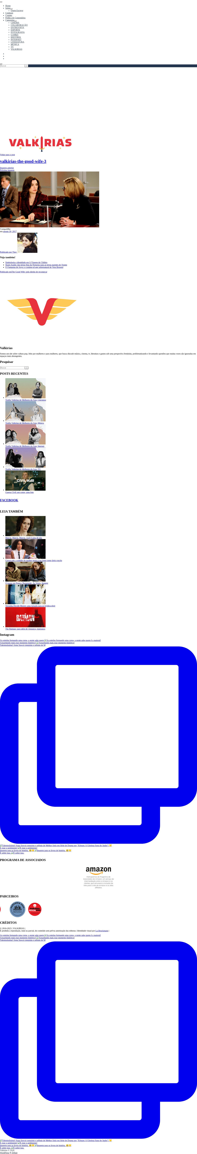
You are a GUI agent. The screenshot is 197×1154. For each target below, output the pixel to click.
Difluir (14, 1153)
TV (12, 47)
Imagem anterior (7, 168)
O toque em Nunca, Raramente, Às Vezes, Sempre (26, 583)
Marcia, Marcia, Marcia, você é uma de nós (23, 538)
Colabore (9, 13)
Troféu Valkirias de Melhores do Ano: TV (23, 469)
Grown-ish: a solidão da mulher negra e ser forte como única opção (33, 560)
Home (8, 6)
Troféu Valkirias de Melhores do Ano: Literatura (25, 400)
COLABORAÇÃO (19, 25)
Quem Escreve (17, 10)
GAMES (14, 35)
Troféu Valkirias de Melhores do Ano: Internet (24, 446)
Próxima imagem (7, 170)
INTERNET (16, 39)
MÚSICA (15, 44)
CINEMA (15, 22)
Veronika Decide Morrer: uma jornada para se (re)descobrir (30, 606)
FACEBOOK (9, 500)
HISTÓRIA (16, 37)
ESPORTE (15, 30)
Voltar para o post (7, 155)
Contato (8, 15)
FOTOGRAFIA (18, 32)
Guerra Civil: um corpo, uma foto (19, 492)
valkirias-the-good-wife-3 (23, 161)
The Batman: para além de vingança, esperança (25, 629)
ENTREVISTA (17, 27)
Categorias (9, 20)
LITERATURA (17, 42)
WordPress (4, 1153)
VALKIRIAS (16, 49)
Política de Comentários (15, 18)
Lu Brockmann (101, 931)
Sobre (7, 8)
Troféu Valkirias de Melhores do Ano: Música (24, 423)
